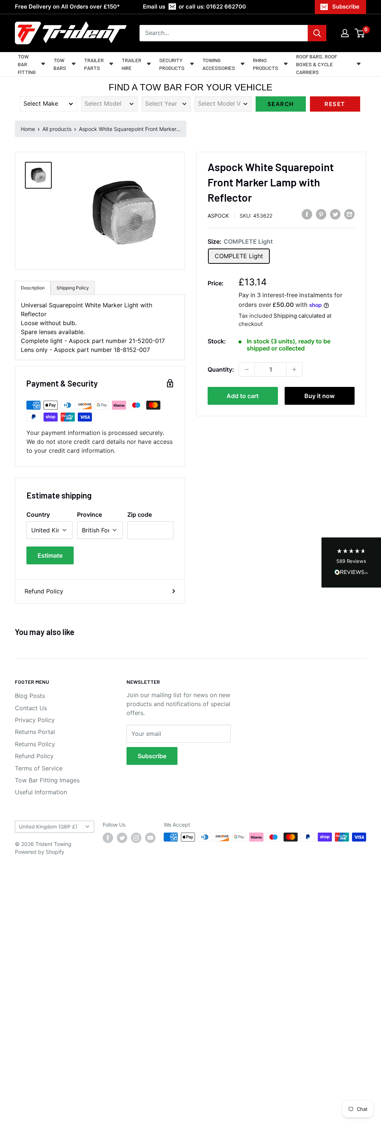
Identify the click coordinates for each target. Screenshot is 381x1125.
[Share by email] (349, 214)
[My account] (345, 33)
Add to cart (243, 396)
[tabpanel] (100, 327)
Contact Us (31, 708)
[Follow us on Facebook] (108, 838)
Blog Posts (30, 695)
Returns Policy (35, 744)
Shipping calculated (299, 315)
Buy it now (319, 396)
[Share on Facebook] (307, 214)
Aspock (218, 215)
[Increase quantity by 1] (294, 369)
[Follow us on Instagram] (136, 838)
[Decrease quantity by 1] (246, 369)
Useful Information (41, 792)
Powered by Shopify (39, 852)
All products (56, 129)
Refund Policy (44, 591)
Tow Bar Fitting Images (47, 780)
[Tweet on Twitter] (335, 214)
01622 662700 (226, 6)
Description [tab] (33, 288)
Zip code (139, 514)
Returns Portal (35, 731)
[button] (351, 563)
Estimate (50, 555)
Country (38, 514)
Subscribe (345, 6)
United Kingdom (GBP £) (48, 827)
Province (89, 514)
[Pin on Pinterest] (321, 214)
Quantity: (221, 369)
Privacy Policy (35, 720)
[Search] (317, 33)
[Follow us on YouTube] (150, 838)
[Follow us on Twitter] (122, 838)
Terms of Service (39, 768)
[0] (360, 33)
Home (28, 129)
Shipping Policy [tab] (73, 288)
